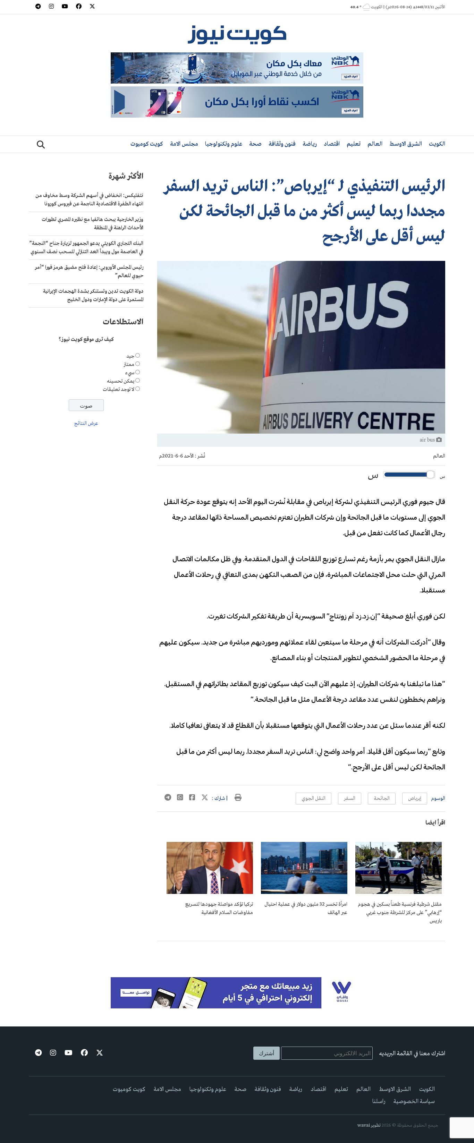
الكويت (437, 144)
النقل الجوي (313, 798)
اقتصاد (332, 144)
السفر (349, 798)
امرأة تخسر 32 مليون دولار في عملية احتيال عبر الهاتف (305, 908)
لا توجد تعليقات (118, 389)
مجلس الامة (184, 144)
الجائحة (382, 798)
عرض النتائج (86, 423)
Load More (301, 952)
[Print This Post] (238, 798)
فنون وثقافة (282, 144)
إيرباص (414, 798)
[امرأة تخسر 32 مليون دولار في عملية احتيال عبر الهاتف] (304, 892)
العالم (374, 144)
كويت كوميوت (146, 144)
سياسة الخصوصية (414, 1101)
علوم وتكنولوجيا (223, 144)
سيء (129, 372)
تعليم (354, 144)
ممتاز (129, 364)
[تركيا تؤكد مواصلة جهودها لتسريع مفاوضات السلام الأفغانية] (210, 892)
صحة (255, 144)
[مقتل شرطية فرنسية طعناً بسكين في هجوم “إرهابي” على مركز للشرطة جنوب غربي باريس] (398, 892)
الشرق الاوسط (405, 144)
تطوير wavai (369, 1125)
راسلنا (378, 1101)
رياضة (310, 144)
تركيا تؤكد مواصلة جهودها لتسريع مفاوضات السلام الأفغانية (219, 908)
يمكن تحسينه (120, 381)
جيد (130, 356)
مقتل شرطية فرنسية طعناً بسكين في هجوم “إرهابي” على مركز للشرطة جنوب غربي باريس (400, 912)
